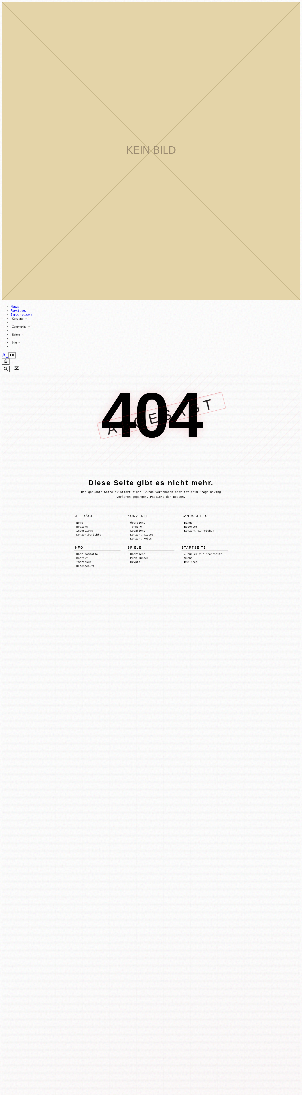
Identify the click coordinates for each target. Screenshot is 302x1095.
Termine (136, 526)
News (15, 307)
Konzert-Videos (141, 534)
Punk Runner (139, 558)
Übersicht (137, 523)
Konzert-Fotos (141, 538)
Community (19, 326)
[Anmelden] (5, 356)
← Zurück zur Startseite (203, 554)
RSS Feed (190, 562)
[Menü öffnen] (16, 368)
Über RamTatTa (87, 554)
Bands (188, 523)
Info (15, 342)
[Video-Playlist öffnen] (12, 355)
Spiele (16, 334)
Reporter (190, 526)
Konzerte (18, 318)
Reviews (18, 311)
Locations (137, 530)
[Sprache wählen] (6, 361)
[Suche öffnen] (6, 369)
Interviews (22, 315)
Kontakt (82, 558)
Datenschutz (85, 566)
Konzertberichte (88, 534)
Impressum (83, 562)
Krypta (135, 562)
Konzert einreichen (199, 530)
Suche (188, 558)
